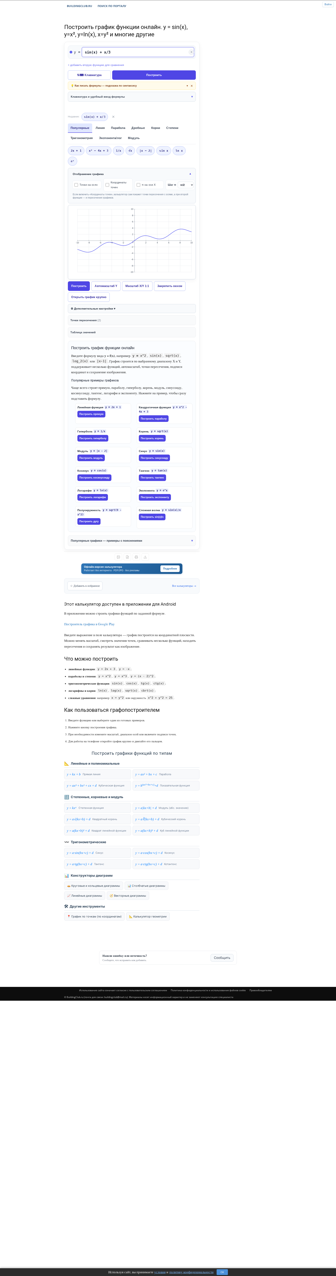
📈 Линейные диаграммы (84, 895)
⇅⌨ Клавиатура (89, 75)
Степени (172, 127)
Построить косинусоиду (94, 477)
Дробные (138, 127)
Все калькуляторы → (184, 586)
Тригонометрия (82, 138)
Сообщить (222, 958)
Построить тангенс (152, 477)
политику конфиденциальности (191, 1272)
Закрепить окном (169, 286)
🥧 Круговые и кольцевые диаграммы (93, 885)
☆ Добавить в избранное (85, 586)
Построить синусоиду (154, 458)
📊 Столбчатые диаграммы (146, 885)
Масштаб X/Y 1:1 (137, 286)
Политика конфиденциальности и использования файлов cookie (208, 990)
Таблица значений (83, 332)
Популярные (80, 127)
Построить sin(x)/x (152, 516)
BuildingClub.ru (79, 6)
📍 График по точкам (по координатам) (94, 916)
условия (160, 1272)
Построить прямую (91, 414)
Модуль (134, 138)
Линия (100, 127)
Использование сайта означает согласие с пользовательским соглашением (123, 990)
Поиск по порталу (112, 6)
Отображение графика (88, 174)
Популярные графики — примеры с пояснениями (106, 540)
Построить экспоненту (155, 497)
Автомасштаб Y (106, 286)
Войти (328, 4)
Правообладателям (260, 990)
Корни (155, 127)
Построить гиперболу (92, 438)
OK (222, 1272)
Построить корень (152, 438)
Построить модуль (91, 458)
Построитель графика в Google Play (89, 624)
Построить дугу (89, 521)
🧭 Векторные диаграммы (128, 895)
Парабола (118, 127)
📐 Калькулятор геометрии (148, 916)
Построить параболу (154, 418)
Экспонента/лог (110, 138)
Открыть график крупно (88, 297)
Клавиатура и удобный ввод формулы (98, 96)
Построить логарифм (92, 497)
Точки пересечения (85, 320)
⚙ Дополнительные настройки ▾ (93, 308)
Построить (154, 75)
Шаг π (172, 184)
